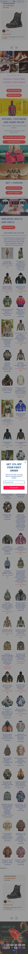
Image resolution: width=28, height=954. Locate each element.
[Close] (25, 462)
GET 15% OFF (14, 487)
